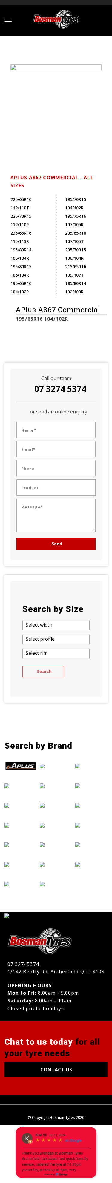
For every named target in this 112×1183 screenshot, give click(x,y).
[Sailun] (91, 805)
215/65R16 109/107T (75, 271)
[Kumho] (56, 825)
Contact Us (56, 1069)
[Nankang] (56, 884)
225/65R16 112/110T (20, 203)
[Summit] (91, 825)
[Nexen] (91, 766)
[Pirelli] (91, 785)
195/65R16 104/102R (20, 287)
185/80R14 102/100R (75, 287)
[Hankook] (20, 884)
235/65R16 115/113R (20, 237)
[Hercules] (56, 766)
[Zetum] (91, 864)
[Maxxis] (56, 845)
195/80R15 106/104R (20, 271)
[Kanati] (56, 785)
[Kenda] (56, 805)
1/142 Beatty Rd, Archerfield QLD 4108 (56, 971)
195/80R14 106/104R (20, 254)
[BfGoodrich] (20, 785)
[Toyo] (91, 845)
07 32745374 (23, 964)
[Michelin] (56, 864)
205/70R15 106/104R (75, 254)
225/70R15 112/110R (20, 220)
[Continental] (20, 805)
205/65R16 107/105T (75, 237)
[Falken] (20, 825)
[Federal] (20, 845)
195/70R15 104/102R (75, 203)
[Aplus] (20, 766)
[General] (20, 864)
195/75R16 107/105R (75, 220)
